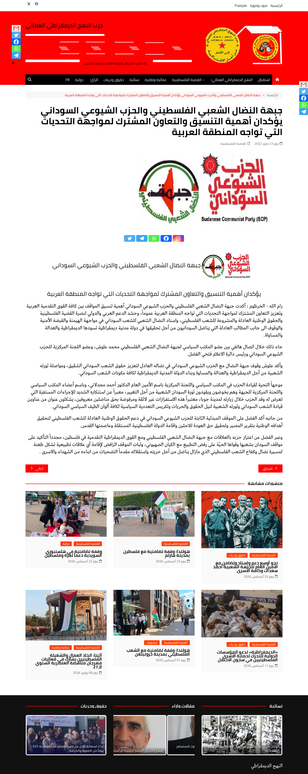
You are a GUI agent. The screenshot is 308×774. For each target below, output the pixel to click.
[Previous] (123, 735)
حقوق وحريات (113, 79)
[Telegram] (16, 55)
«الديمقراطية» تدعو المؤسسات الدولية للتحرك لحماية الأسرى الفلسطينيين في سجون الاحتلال (247, 656)
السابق (268, 468)
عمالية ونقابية (156, 79)
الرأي (94, 79)
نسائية (134, 79)
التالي (39, 468)
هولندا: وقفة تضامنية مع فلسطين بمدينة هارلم (156, 553)
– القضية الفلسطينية (188, 79)
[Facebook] (16, 41)
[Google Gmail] (16, 28)
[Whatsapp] (16, 48)
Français (241, 5)
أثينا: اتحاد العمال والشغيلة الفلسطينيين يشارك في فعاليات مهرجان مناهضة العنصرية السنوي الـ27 (68, 661)
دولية (79, 79)
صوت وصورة (258, 5)
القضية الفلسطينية (233, 143)
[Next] (273, 735)
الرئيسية (277, 5)
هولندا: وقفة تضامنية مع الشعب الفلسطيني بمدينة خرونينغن (158, 652)
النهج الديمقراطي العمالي (232, 79)
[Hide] (13, 63)
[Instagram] (178, 238)
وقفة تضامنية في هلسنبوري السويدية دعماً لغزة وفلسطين (73, 553)
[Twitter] (16, 35)
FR (68, 79)
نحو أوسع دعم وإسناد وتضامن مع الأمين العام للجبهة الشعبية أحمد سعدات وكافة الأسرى (245, 567)
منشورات (151, 642)
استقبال (264, 79)
